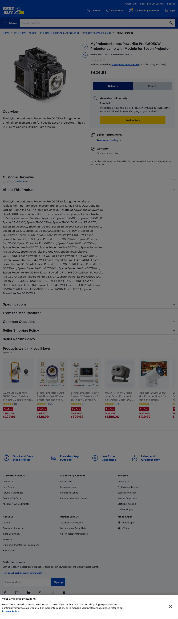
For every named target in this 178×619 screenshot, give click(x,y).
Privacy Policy (10, 611)
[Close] (170, 606)
